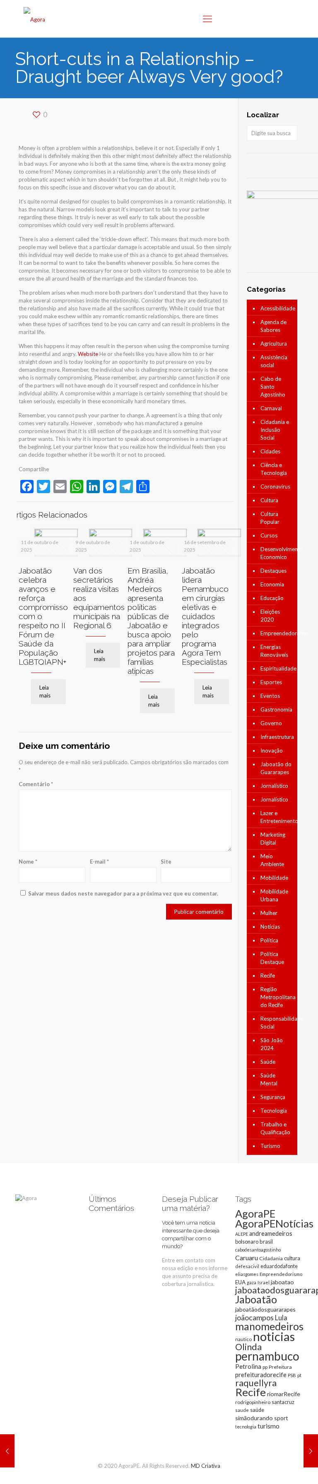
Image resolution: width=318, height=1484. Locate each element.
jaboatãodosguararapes (265, 1309)
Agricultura (273, 343)
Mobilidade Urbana (274, 895)
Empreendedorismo (276, 633)
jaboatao (282, 1281)
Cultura (269, 500)
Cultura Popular (269, 518)
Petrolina (248, 1366)
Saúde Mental (268, 1079)
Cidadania (271, 1258)
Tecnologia (273, 1110)
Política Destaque (272, 958)
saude (242, 1410)
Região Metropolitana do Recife (276, 997)
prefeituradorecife (261, 1374)
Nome (28, 861)
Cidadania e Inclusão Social (274, 430)
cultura (292, 1258)
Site (166, 861)
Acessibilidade (276, 308)
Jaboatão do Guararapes (276, 768)
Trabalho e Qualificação (275, 1128)
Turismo (270, 1146)
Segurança (272, 1097)
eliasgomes (246, 1274)
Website (88, 354)
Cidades (270, 451)
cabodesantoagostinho (258, 1249)
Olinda (248, 1346)
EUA (240, 1282)
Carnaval (271, 408)
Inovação (271, 750)
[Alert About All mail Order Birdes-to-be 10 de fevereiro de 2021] (311, 1450)
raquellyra (256, 1382)
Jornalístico (274, 785)
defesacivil (247, 1266)
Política (269, 940)
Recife (267, 975)
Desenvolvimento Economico (276, 553)
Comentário (36, 784)
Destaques (273, 570)
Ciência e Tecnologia (273, 469)
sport (281, 1417)
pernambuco (267, 1356)
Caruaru (246, 1257)
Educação (272, 598)
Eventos (270, 695)
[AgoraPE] (34, 18)
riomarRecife (283, 1393)
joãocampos (254, 1317)
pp (265, 1367)
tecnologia (245, 1426)
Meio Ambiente (272, 860)
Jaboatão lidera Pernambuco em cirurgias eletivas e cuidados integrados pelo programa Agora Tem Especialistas (205, 616)
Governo (271, 723)
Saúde (267, 1061)
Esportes (271, 682)
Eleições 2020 (270, 615)
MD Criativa (205, 1465)
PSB (292, 1375)
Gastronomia (276, 709)
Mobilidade (274, 877)
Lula (281, 1318)
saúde (257, 1410)
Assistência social (273, 361)
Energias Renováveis (274, 651)
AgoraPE (255, 1213)
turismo (268, 1426)
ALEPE (241, 1234)
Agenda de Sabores (273, 326)
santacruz (283, 1402)
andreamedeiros (270, 1233)
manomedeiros (269, 1326)
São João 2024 (271, 1044)
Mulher (268, 913)
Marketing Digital (272, 838)
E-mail (99, 861)
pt (299, 1375)
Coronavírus (275, 486)
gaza (251, 1282)
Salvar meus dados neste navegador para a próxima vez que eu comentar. (123, 893)
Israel (264, 1282)
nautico (243, 1339)
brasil (266, 1241)
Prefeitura (280, 1367)
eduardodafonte (279, 1266)
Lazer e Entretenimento (276, 817)
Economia (272, 584)
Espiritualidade (276, 668)
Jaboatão (256, 1299)
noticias (274, 1336)
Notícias (270, 926)
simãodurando (254, 1417)
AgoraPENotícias (274, 1223)
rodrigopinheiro (252, 1402)
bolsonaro (246, 1241)
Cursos (268, 535)
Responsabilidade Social (276, 1022)
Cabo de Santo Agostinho (272, 386)
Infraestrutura (276, 737)
